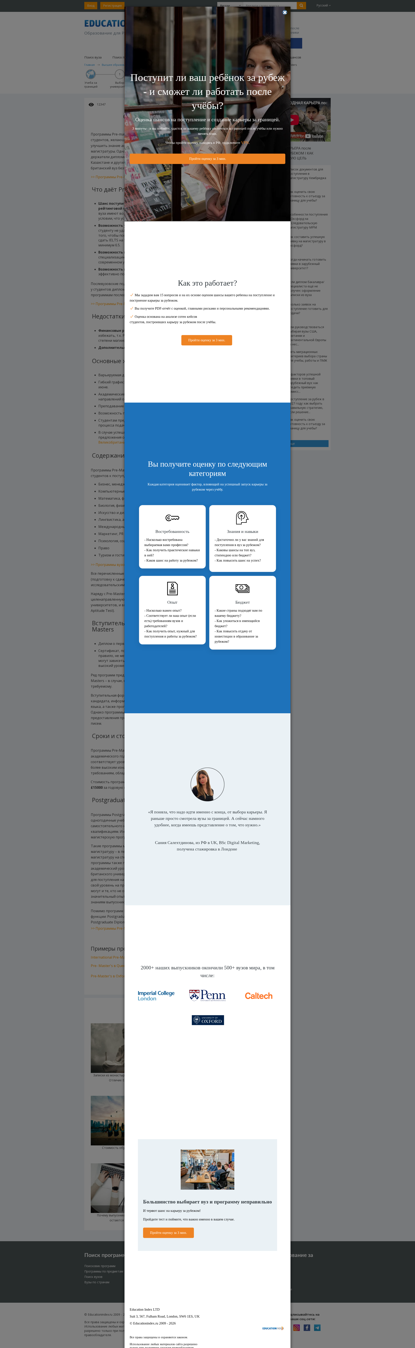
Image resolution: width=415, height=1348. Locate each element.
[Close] (285, 12)
